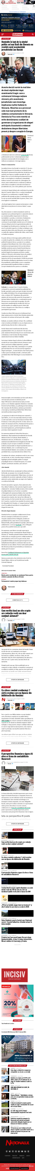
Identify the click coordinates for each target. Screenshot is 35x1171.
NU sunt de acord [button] (14, 1168)
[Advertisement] (17, 955)
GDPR (23, 1158)
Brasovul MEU (14, 1032)
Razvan (9, 763)
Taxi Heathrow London (7, 1023)
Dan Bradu (10, 620)
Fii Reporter (7, 1155)
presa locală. (25, 155)
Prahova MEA (22, 1032)
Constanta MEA (5, 1032)
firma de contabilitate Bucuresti (21, 808)
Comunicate (21, 1155)
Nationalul (10, 54)
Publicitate (14, 1155)
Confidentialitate (16, 1158)
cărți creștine (5, 720)
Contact (28, 1155)
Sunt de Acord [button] (24, 1168)
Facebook (18, 525)
